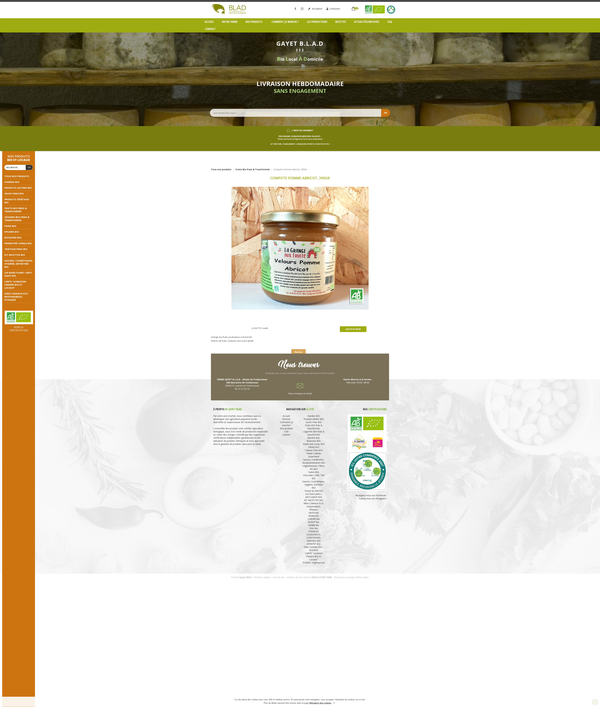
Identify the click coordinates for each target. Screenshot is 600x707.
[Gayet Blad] (228, 8)
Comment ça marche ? (285, 22)
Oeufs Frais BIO (14, 193)
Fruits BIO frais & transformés (15, 210)
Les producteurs (317, 22)
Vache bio (314, 512)
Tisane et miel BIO (313, 490)
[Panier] (353, 7)
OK (385, 112)
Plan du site (279, 577)
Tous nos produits (16, 176)
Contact (210, 29)
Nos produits (254, 22)
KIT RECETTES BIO (14, 254)
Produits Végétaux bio (314, 562)
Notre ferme (230, 22)
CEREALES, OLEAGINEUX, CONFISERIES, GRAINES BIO (314, 536)
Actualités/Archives (366, 22)
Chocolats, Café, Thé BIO (313, 477)
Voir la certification (18, 328)
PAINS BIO (10, 226)
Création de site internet (299, 577)
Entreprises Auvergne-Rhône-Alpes (351, 577)
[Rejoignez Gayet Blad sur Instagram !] (303, 8)
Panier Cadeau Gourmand (313, 455)
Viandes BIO (11, 181)
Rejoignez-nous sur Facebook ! (371, 495)
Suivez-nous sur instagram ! (373, 498)
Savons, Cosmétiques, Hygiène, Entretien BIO (18, 263)
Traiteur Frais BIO (16, 249)
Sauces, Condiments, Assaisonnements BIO (313, 461)
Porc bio (314, 528)
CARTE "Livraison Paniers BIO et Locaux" (15, 284)
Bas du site (595, 702)
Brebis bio (314, 515)
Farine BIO (313, 472)
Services (286, 419)
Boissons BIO (12, 237)
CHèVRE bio (314, 518)
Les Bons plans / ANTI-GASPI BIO (313, 495)
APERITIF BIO (314, 543)
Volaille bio (313, 525)
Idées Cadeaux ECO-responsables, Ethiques (16, 296)
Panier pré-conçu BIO (18, 243)
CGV (286, 431)
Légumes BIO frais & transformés (17, 218)
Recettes (340, 22)
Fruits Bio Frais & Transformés (253, 169)
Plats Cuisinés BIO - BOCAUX (314, 549)
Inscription (316, 8)
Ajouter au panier (353, 329)
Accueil (209, 22)
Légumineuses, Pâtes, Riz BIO (313, 467)
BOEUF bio (313, 522)
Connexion (334, 8)
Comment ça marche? (286, 424)
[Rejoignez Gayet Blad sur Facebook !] (296, 8)
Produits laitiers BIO (18, 187)
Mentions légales (262, 577)
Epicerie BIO (11, 231)
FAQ (390, 22)
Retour (298, 351)
